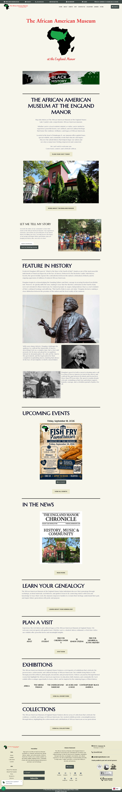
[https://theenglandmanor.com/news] (61, 537)
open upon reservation (12, 1)
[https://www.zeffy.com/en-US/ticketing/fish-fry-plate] (61, 451)
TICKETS (29, 1)
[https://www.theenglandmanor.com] (15, 7)
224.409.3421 (40, 1)
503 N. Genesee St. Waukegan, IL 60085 (107, 1)
